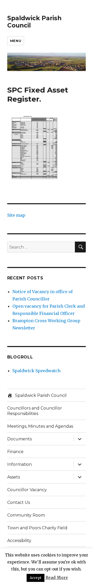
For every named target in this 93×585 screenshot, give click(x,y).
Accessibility (19, 540)
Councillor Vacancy (27, 489)
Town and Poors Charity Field (37, 527)
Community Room (26, 515)
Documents (19, 438)
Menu (15, 41)
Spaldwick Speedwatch (36, 370)
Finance (15, 451)
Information (19, 464)
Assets (13, 477)
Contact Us (18, 502)
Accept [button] (35, 578)
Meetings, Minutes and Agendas (40, 426)
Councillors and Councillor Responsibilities (34, 411)
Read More (56, 577)
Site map (16, 215)
